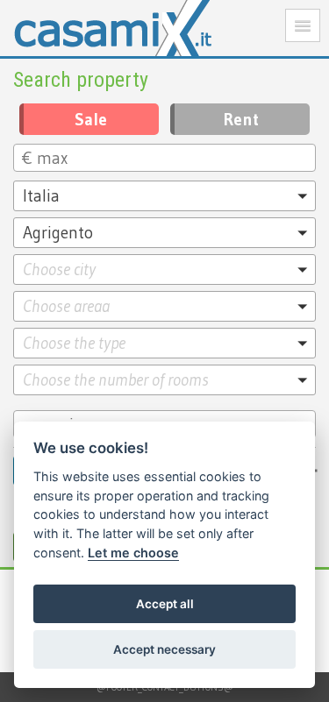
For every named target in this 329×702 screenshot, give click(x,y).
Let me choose (133, 552)
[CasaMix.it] (163, 28)
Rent (241, 119)
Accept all (165, 604)
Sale (91, 119)
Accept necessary (164, 649)
